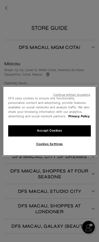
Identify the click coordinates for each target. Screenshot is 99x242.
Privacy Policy (79, 116)
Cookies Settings (49, 144)
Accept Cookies (49, 131)
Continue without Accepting (71, 94)
